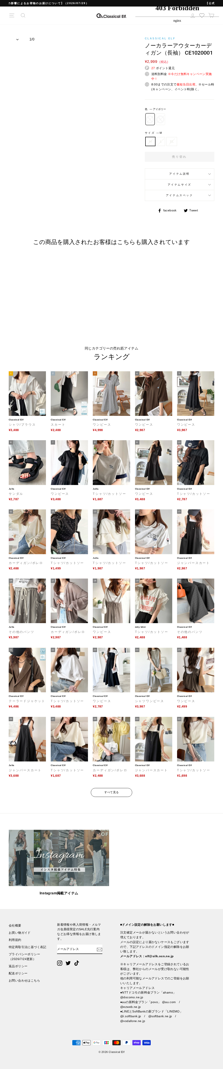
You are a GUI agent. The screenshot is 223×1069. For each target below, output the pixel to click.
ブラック (160, 119)
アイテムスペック (179, 195)
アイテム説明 (179, 174)
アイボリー (150, 119)
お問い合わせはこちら (24, 980)
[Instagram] (59, 963)
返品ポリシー (18, 966)
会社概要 (15, 925)
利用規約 (15, 940)
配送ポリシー (18, 973)
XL (172, 141)
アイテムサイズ (179, 185)
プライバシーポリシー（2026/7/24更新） (24, 957)
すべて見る (111, 792)
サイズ (153, 132)
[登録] (99, 949)
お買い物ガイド (20, 932)
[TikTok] (76, 963)
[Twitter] (68, 963)
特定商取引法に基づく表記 (27, 947)
